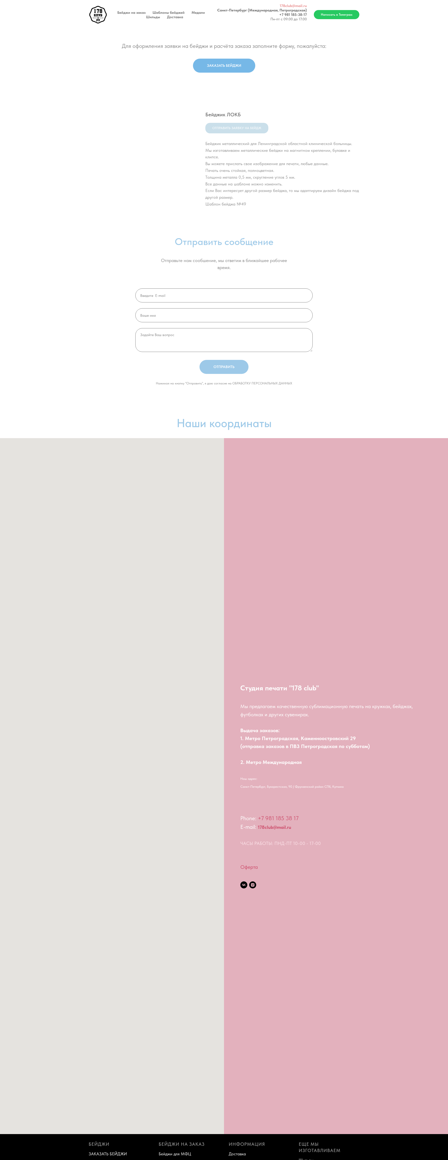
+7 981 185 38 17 (278, 818)
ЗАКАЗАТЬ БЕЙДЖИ (108, 1153)
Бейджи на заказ (131, 12)
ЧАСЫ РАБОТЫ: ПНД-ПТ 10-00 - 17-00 (280, 843)
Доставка (175, 17)
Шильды (153, 17)
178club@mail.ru (293, 6)
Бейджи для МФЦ (175, 1153)
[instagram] (252, 884)
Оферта (249, 867)
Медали (198, 12)
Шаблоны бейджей (169, 12)
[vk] (243, 884)
